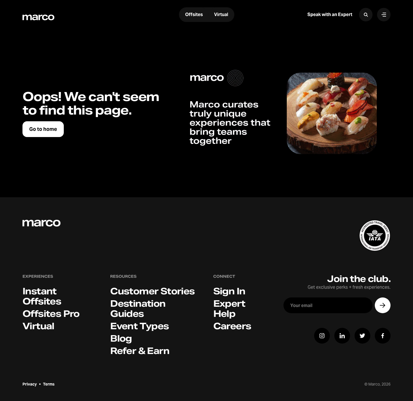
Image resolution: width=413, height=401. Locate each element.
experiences (37, 276)
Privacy (29, 384)
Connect (224, 276)
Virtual (221, 14)
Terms (49, 384)
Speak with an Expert (329, 14)
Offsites (194, 14)
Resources (123, 276)
